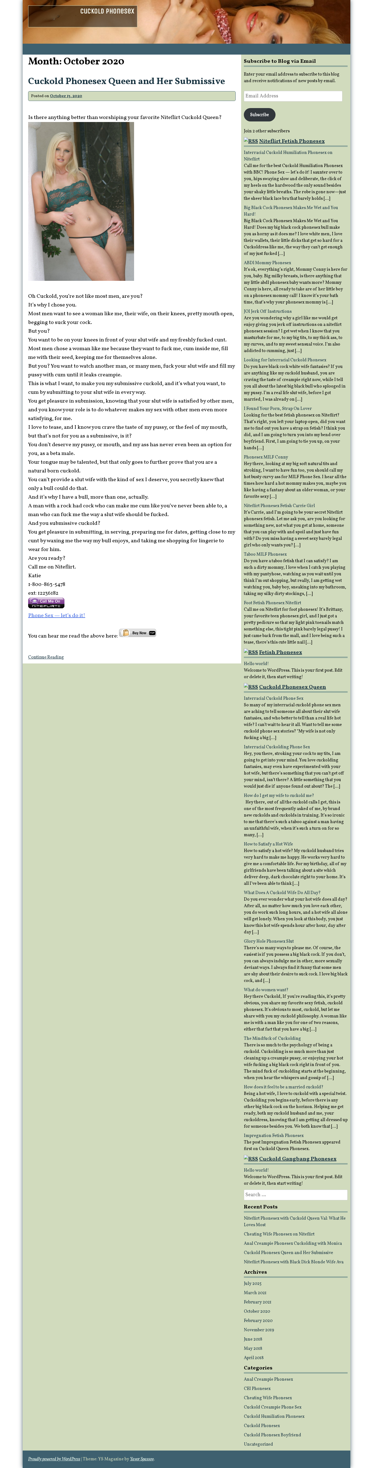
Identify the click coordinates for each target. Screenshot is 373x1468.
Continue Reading (46, 657)
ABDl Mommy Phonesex (267, 263)
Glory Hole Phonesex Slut (269, 942)
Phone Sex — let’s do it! (56, 616)
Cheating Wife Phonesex (268, 1398)
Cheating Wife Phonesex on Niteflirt (279, 1234)
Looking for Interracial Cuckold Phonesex (285, 360)
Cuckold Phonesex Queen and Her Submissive (126, 81)
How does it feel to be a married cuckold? (283, 1087)
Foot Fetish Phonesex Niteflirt (272, 603)
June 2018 (253, 1339)
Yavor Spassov (142, 1459)
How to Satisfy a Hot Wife (268, 844)
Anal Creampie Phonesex (268, 1380)
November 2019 (259, 1330)
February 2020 (258, 1321)
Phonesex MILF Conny (266, 457)
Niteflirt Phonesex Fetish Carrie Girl (279, 506)
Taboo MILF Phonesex (265, 555)
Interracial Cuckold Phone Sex (273, 699)
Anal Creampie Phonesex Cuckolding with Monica (293, 1244)
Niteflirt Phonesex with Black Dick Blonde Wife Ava (294, 1262)
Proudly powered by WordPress (54, 1459)
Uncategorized (258, 1445)
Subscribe (259, 115)
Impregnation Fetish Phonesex (274, 1136)
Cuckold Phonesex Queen (292, 687)
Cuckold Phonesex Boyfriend (272, 1435)
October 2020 (257, 1312)
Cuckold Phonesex (107, 11)
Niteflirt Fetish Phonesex (292, 141)
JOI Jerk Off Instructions (268, 312)
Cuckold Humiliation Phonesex (274, 1417)
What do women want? (266, 990)
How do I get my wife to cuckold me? (279, 796)
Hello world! (256, 664)
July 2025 (253, 1284)
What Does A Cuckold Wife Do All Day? (282, 893)
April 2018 (254, 1358)
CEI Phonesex (257, 1389)
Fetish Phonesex (280, 652)
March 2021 (255, 1293)
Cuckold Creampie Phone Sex (272, 1407)
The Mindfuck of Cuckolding (272, 1039)
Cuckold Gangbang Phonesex (297, 1159)
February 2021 (257, 1302)
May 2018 (253, 1349)
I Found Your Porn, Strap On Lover (278, 409)
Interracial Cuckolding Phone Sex (277, 747)
